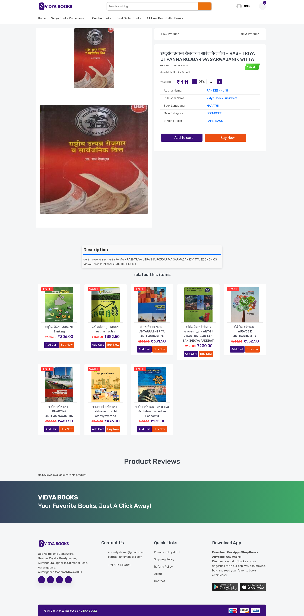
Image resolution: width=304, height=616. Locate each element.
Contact (159, 581)
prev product (170, 34)
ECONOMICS (215, 113)
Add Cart (52, 344)
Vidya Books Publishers (67, 18)
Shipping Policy (164, 559)
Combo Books (101, 18)
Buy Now (67, 344)
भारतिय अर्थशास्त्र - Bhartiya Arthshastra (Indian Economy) (152, 411)
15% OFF (47, 289)
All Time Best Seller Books (165, 18)
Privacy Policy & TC (167, 552)
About (158, 574)
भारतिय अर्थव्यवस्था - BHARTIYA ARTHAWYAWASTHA (59, 411)
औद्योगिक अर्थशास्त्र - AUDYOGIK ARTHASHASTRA (244, 331)
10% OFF (140, 369)
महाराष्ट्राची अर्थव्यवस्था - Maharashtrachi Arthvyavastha (105, 411)
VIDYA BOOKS (89, 610)
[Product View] (59, 318)
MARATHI (213, 105)
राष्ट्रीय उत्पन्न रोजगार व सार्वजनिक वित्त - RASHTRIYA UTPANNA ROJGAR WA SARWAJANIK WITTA (207, 56)
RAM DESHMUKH (217, 90)
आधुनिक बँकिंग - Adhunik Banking (59, 329)
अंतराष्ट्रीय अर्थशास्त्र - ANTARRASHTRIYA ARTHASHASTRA (152, 331)
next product (250, 34)
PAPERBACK (215, 120)
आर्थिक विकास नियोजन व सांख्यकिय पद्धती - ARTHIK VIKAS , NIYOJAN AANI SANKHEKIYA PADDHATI (198, 333)
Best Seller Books (128, 18)
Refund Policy (163, 566)
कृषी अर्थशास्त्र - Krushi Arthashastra (105, 329)
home (42, 18)
